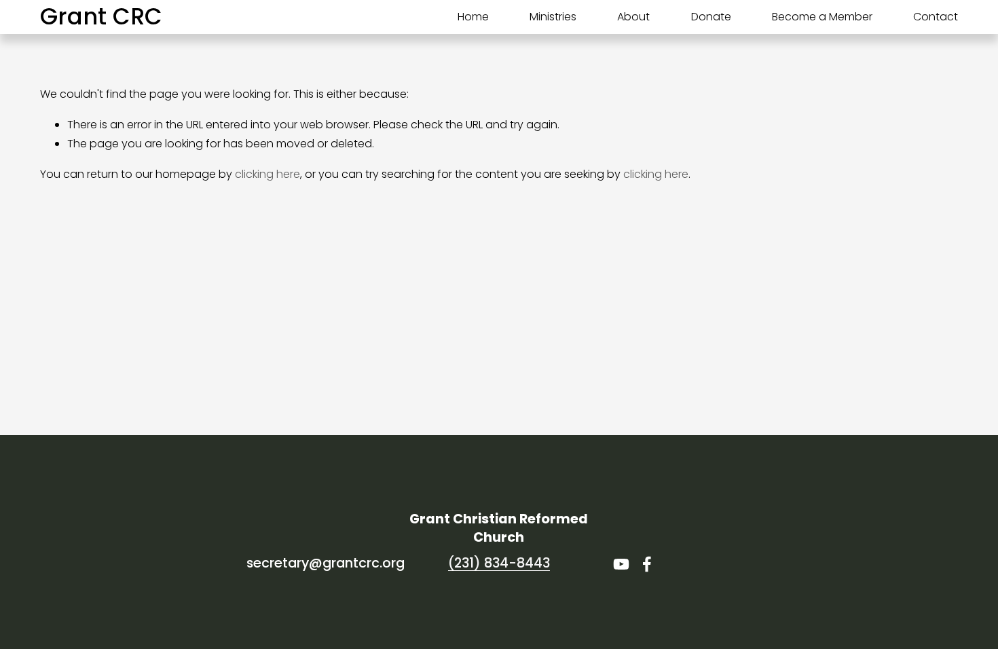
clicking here (267, 174)
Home (473, 16)
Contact (935, 16)
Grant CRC (101, 17)
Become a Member (822, 16)
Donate (711, 16)
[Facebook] (647, 564)
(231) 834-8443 (499, 563)
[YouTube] (621, 564)
